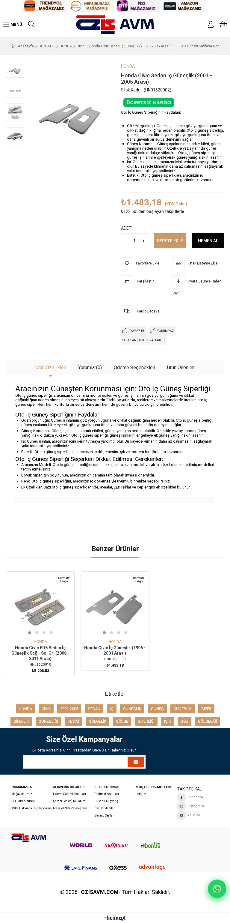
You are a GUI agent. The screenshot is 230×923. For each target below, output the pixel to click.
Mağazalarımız (21, 794)
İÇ (112, 708)
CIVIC (46, 708)
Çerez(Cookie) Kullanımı (69, 801)
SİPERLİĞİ (146, 721)
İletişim (141, 794)
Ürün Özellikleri (50, 367)
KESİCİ (73, 721)
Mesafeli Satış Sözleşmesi (70, 808)
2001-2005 (69, 708)
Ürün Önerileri (181, 367)
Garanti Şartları (104, 815)
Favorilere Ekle (33, 628)
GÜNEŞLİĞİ (48, 721)
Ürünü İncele (47, 628)
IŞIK (167, 721)
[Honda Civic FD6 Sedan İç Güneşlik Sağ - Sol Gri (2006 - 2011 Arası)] (40, 606)
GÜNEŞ (157, 708)
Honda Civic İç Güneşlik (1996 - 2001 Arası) (115, 650)
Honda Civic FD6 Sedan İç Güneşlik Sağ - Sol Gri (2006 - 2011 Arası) (40, 653)
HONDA (25, 708)
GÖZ (184, 721)
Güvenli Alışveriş (106, 801)
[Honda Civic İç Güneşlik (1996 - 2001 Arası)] (115, 606)
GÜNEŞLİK (132, 708)
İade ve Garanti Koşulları (69, 794)
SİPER (206, 708)
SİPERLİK (21, 721)
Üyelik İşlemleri (105, 808)
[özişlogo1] (28, 837)
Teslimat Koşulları (106, 794)
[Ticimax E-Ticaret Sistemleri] (115, 919)
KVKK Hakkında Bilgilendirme (31, 808)
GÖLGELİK (97, 721)
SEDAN (94, 708)
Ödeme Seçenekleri (134, 367)
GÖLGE (122, 721)
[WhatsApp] (217, 889)
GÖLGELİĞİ (207, 721)
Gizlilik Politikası (23, 801)
